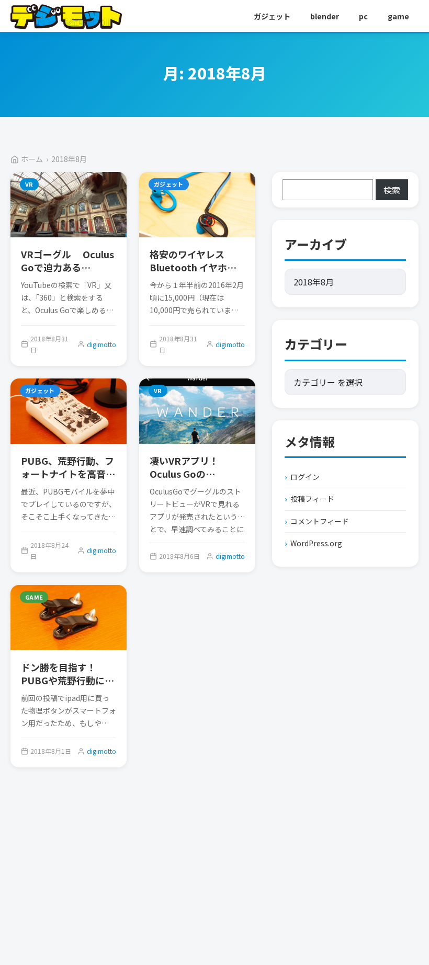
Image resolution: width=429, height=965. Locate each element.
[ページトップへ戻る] (401, 923)
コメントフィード (319, 521)
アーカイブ (316, 244)
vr (29, 184)
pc (363, 16)
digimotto (101, 344)
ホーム (32, 159)
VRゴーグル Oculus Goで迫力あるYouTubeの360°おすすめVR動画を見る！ (67, 274)
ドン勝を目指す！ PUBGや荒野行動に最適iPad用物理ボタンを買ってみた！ (67, 687)
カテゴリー (316, 344)
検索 (391, 189)
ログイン (305, 477)
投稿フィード (312, 498)
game (398, 16)
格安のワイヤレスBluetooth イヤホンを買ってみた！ (193, 267)
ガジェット (272, 16)
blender (324, 16)
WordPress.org (316, 543)
